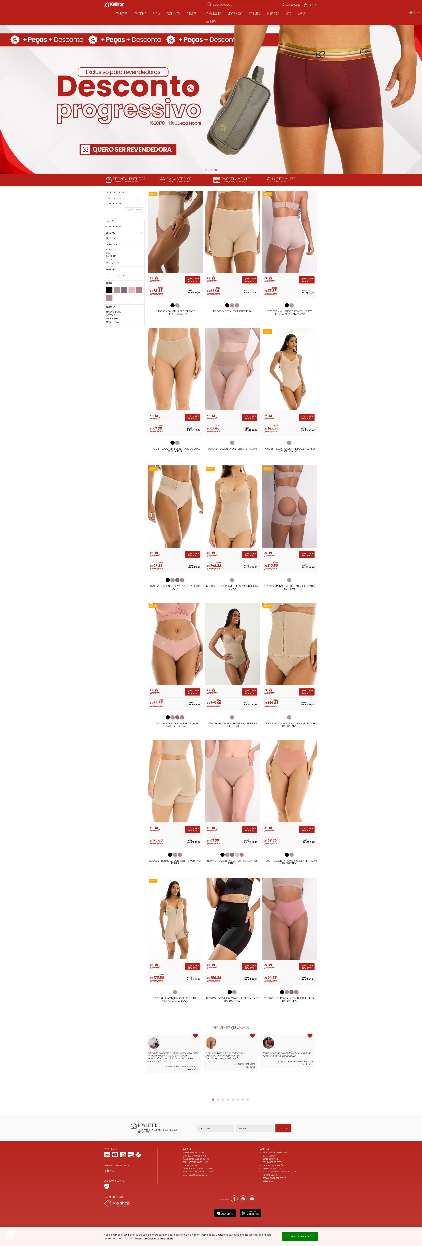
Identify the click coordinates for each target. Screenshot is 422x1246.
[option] (211, 99)
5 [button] (232, 1099)
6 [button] (237, 1099)
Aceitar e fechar (300, 1236)
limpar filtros (135, 210)
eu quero (283, 1128)
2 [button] (211, 169)
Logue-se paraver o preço (193, 280)
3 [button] (216, 169)
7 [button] (242, 1099)
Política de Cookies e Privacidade (154, 1238)
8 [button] (247, 1099)
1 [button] (206, 169)
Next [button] (315, 1064)
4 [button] (227, 1099)
